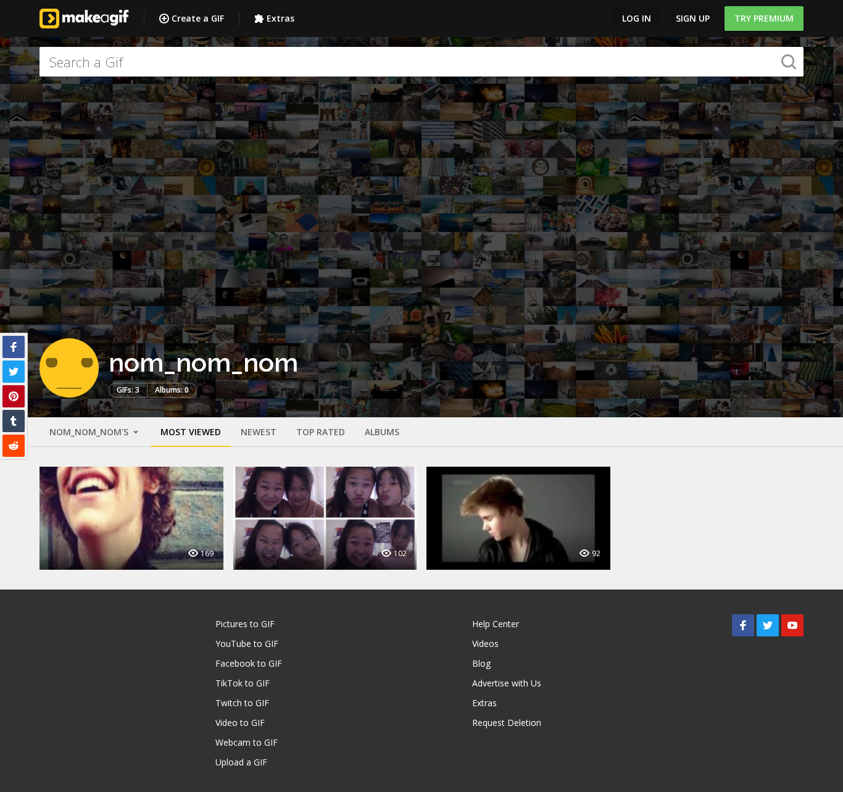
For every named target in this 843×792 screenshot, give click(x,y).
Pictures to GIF (245, 624)
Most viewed (190, 432)
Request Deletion (506, 722)
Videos (485, 643)
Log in (636, 18)
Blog (481, 663)
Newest (258, 432)
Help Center (495, 624)
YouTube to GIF (246, 643)
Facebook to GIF (248, 663)
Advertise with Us (506, 683)
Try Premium (764, 18)
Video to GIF (240, 722)
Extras (280, 18)
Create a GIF (198, 18)
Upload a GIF (241, 762)
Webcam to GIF (246, 742)
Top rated (320, 432)
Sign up (693, 18)
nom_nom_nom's (90, 432)
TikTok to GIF (242, 683)
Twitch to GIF (242, 703)
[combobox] (421, 62)
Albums (382, 432)
